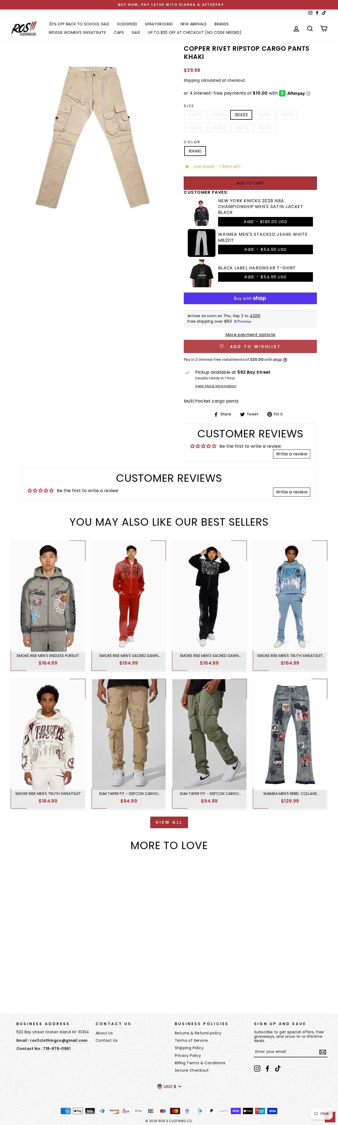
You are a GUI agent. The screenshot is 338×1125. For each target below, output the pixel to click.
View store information (215, 386)
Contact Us (107, 1040)
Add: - (265, 222)
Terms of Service (191, 1040)
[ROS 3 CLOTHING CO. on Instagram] (257, 1068)
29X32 (195, 115)
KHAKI (195, 151)
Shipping (192, 80)
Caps (119, 32)
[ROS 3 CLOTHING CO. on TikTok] (278, 1068)
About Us (104, 1033)
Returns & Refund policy (198, 1033)
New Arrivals (193, 24)
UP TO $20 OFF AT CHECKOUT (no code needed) (195, 32)
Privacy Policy (188, 1055)
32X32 (287, 115)
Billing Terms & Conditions (200, 1063)
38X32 (265, 128)
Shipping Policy (189, 1047)
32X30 (264, 115)
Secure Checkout (192, 1070)
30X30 (218, 115)
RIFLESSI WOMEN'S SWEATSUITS (77, 32)
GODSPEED (127, 24)
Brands (221, 24)
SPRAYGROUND (159, 24)
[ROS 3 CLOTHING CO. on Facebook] (267, 1068)
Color (192, 142)
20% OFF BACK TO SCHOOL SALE (79, 24)
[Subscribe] (322, 1052)
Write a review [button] (291, 454)
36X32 (242, 128)
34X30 (195, 128)
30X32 (241, 115)
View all (169, 822)
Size (189, 106)
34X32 (219, 128)
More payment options (250, 334)
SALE (136, 32)
